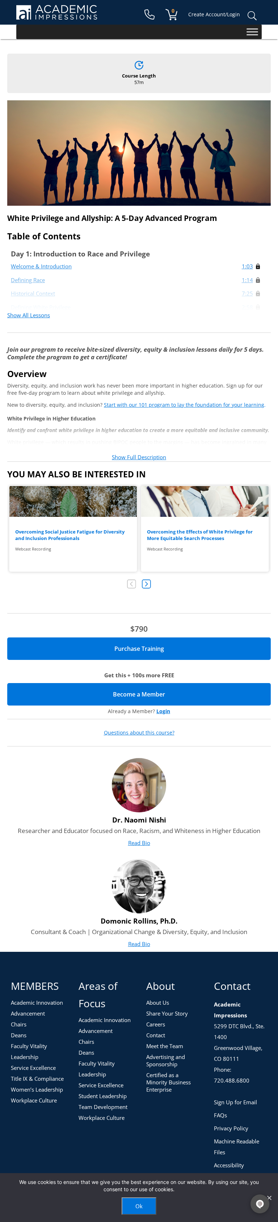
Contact (155, 1035)
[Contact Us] (149, 14)
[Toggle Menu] (252, 31)
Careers (155, 1024)
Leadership (24, 1056)
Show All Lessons (28, 315)
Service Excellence (33, 1067)
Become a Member (164, 694)
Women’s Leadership (37, 1089)
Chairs (18, 1024)
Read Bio (139, 842)
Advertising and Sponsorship (165, 1060)
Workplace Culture (34, 1100)
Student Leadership (103, 1096)
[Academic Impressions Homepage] (56, 15)
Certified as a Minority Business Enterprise (168, 1082)
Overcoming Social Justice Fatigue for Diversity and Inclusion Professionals (70, 535)
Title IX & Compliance (37, 1078)
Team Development (103, 1106)
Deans (18, 1035)
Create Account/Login (214, 14)
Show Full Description (139, 457)
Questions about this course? (139, 732)
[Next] (146, 584)
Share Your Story (167, 1013)
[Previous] (131, 584)
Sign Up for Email (235, 1102)
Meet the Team (164, 1046)
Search (252, 16)
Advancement (28, 1013)
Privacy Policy (231, 1128)
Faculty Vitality (29, 1046)
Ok (139, 1206)
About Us (157, 1002)
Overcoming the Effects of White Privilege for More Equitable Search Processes (200, 535)
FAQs (220, 1115)
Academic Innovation (37, 1002)
